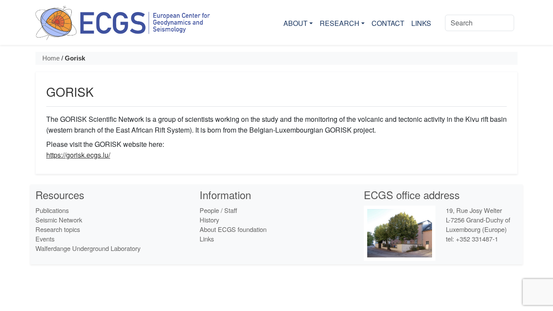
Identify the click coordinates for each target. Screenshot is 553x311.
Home (51, 58)
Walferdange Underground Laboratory (87, 248)
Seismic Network (58, 219)
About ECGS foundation (233, 229)
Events (44, 238)
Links (421, 23)
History (209, 219)
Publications (52, 210)
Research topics (57, 229)
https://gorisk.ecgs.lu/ (78, 155)
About (295, 23)
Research (339, 23)
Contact (388, 23)
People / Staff (218, 210)
